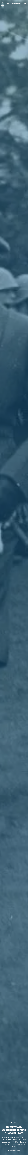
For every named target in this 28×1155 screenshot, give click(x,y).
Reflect (14, 1122)
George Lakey (16, 1150)
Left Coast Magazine (14, 3)
